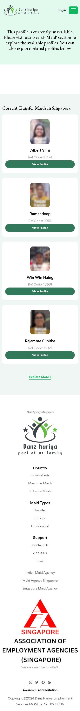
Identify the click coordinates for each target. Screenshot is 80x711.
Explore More (39, 377)
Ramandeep (40, 214)
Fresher (40, 518)
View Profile (40, 164)
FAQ (40, 561)
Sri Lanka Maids (40, 491)
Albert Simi (40, 150)
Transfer (40, 510)
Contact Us (40, 545)
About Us (40, 553)
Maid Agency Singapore (40, 580)
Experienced (40, 526)
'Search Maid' (44, 37)
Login (62, 10)
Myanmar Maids (40, 483)
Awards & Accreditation (40, 690)
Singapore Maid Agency (40, 588)
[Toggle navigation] (73, 10)
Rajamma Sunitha (40, 341)
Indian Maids (40, 475)
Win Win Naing (40, 277)
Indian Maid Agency (40, 572)
